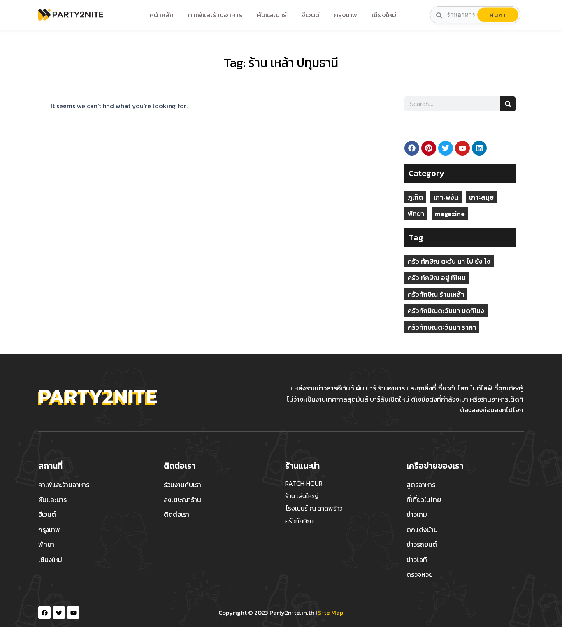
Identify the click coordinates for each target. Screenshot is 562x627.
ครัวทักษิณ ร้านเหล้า (436, 294)
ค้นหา (498, 14)
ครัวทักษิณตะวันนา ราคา (442, 327)
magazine (450, 213)
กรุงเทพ (345, 14)
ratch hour (304, 483)
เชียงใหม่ (384, 14)
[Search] (508, 103)
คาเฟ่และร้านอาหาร (215, 14)
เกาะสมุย (481, 197)
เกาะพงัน (446, 197)
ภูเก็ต (415, 197)
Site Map (331, 612)
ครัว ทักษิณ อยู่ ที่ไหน (437, 278)
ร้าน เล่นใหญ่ (301, 496)
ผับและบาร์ (272, 14)
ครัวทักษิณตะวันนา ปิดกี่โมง (446, 311)
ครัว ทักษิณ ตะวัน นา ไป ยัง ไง (449, 261)
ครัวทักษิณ (299, 521)
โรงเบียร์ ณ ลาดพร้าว (314, 508)
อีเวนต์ (310, 14)
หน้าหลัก (162, 14)
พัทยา (416, 213)
